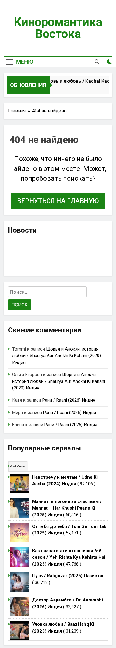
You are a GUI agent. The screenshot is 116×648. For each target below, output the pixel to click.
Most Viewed (18, 466)
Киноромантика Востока (58, 28)
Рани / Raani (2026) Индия (68, 400)
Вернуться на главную (58, 201)
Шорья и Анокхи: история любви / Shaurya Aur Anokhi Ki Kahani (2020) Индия (56, 355)
